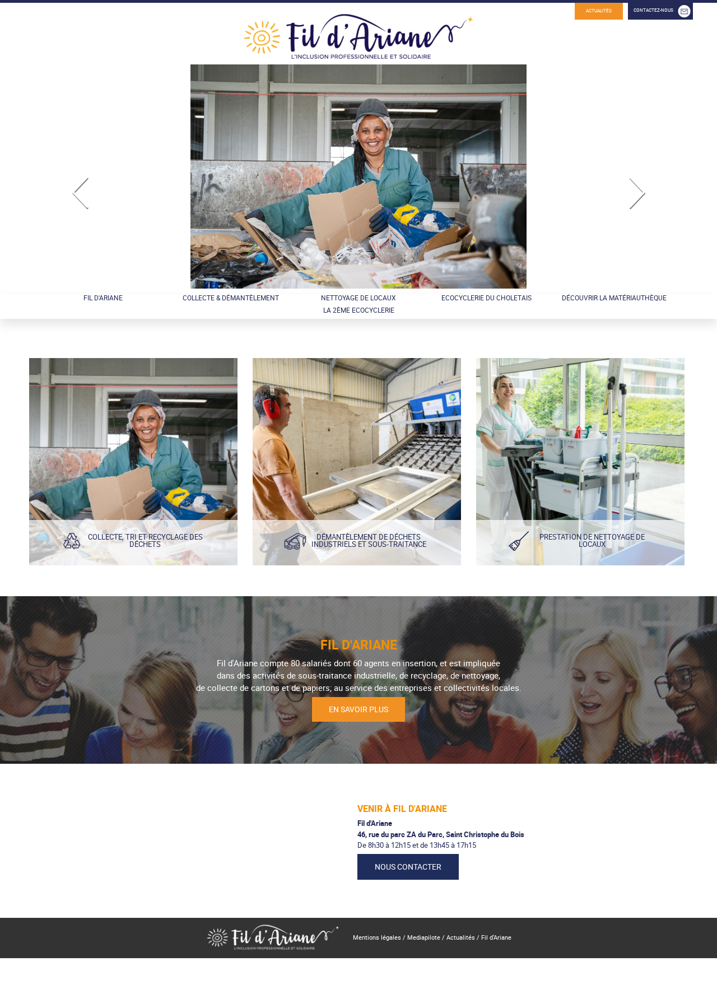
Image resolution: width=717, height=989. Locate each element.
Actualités (599, 10)
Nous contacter (408, 866)
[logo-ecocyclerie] (358, 49)
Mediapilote (423, 937)
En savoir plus (358, 709)
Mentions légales (377, 937)
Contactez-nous (653, 10)
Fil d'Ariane (496, 937)
